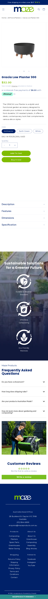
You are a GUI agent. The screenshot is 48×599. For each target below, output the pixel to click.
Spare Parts (14, 542)
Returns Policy (14, 559)
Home (4, 18)
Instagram (31, 562)
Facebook (31, 559)
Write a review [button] (24, 477)
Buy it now (16, 160)
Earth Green (24, 131)
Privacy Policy (14, 568)
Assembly (31, 545)
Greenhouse (31, 539)
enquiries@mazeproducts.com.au (23, 525)
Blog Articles (31, 549)
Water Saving (14, 549)
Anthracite (8, 131)
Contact (14, 577)
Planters (14, 539)
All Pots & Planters (14, 18)
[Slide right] (28, 71)
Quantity (5, 141)
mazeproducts (18, 593)
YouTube (31, 565)
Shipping (14, 86)
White (38, 131)
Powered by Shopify (30, 593)
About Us (31, 536)
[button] (24, 597)
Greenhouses (14, 545)
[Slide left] (19, 71)
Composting (14, 536)
